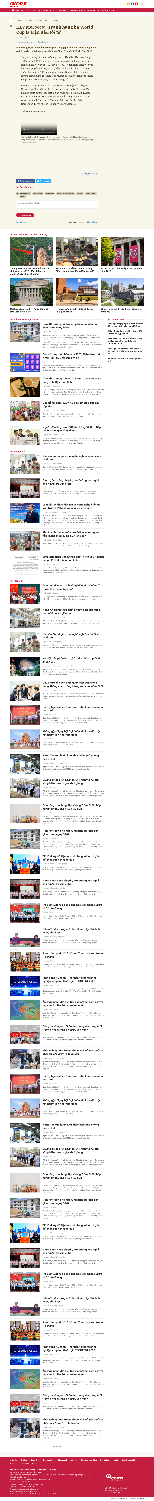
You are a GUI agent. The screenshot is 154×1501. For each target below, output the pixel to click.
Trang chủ (20, 20)
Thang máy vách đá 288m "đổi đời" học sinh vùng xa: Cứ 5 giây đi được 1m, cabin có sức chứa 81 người (30, 271)
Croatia (22, 196)
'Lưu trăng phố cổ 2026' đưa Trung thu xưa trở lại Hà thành (73, 955)
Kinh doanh (62, 10)
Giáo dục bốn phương (49, 20)
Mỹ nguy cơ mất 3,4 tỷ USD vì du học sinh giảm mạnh (74, 310)
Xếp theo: (73, 222)
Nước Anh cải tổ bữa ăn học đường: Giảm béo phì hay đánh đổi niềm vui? (75, 269)
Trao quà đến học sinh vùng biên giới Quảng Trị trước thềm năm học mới (71, 587)
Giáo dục (19, 10)
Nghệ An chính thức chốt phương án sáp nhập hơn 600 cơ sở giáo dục (71, 611)
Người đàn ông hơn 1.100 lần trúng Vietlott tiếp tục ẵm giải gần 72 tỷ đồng (71, 429)
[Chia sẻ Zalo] (11, 26)
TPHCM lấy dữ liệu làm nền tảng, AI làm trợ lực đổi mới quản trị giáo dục (71, 858)
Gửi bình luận (25, 215)
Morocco (80, 193)
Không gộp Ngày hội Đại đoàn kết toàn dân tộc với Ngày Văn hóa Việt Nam (71, 733)
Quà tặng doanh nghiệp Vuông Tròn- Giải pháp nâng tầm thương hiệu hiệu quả (71, 807)
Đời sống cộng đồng (86, 10)
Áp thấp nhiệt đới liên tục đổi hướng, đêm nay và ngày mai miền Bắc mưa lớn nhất (72, 1003)
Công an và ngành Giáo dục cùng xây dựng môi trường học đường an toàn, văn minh (72, 1028)
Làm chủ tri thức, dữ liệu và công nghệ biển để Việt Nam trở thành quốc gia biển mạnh (71, 506)
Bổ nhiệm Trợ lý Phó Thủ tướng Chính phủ (125, 359)
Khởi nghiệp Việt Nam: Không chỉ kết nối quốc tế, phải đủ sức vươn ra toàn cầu (73, 1052)
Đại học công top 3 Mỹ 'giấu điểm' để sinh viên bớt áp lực (29, 310)
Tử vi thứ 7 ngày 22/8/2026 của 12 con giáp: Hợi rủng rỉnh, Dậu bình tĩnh (72, 380)
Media (111, 10)
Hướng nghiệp (49, 10)
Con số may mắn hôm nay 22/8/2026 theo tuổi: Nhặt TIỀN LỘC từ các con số (71, 356)
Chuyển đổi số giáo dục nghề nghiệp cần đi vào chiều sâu (71, 457)
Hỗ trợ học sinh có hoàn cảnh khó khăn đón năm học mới (72, 708)
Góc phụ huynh (58, 540)
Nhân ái (55, 593)
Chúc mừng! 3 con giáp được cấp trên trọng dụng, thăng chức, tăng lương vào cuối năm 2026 (73, 684)
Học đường (103, 10)
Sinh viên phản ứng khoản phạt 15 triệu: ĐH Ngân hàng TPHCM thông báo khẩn (73, 558)
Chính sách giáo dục (60, 410)
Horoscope (57, 362)
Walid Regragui (25, 193)
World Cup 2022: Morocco (65, 193)
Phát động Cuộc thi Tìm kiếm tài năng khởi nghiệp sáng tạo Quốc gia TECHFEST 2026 (69, 979)
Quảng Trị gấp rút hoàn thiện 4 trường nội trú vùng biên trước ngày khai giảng (70, 781)
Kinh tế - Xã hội (58, 435)
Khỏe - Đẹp (37, 10)
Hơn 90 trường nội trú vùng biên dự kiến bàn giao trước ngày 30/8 (70, 325)
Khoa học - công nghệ (61, 512)
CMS (123, 1499)
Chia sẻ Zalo (45, 181)
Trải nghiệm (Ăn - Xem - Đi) (63, 666)
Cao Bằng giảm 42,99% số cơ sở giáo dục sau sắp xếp (70, 404)
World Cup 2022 (91, 193)
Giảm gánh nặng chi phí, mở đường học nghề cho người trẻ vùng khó (70, 482)
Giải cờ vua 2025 (128, 1460)
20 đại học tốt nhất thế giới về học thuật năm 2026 (122, 269)
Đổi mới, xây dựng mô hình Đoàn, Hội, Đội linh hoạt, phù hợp (71, 930)
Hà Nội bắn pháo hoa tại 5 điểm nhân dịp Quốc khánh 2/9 (71, 660)
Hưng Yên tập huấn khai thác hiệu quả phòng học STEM (70, 757)
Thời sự (28, 10)
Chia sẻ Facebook (27, 181)
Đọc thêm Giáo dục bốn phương (30, 234)
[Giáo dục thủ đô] (18, 4)
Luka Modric (49, 193)
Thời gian (81, 222)
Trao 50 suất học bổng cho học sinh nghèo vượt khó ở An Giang (72, 906)
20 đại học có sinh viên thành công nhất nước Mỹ (121, 310)
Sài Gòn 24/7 (24, 1464)
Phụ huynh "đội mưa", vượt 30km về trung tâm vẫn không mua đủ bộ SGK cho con (71, 534)
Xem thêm (57, 1446)
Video (12, 1464)
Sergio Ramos (38, 193)
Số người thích (92, 222)
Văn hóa (72, 10)
